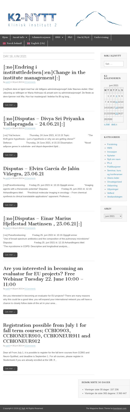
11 (116, 102)
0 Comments (30, 82)
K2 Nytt (22, 408)
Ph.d (109, 163)
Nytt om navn (113, 159)
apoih (8, 82)
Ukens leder (113, 178)
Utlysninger (112, 189)
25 (116, 113)
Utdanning (112, 185)
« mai (107, 124)
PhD (70, 37)
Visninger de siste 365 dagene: (101, 393)
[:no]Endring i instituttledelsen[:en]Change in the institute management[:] (44, 72)
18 (116, 107)
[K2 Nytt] (65, 15)
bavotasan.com (119, 408)
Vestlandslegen (114, 196)
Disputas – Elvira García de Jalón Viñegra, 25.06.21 (41, 171)
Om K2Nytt (83, 37)
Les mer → (10, 105)
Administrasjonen (41, 37)
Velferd (110, 193)
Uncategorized (114, 181)
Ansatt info (18, 37)
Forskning (112, 144)
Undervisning (101, 37)
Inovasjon (112, 151)
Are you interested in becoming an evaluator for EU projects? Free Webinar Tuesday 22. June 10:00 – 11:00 (43, 276)
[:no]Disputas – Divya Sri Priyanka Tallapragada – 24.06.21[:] (43, 121)
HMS (57, 37)
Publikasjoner (114, 166)
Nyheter (111, 155)
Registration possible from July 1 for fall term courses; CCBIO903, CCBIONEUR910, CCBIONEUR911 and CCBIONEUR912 (46, 333)
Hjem (5, 37)
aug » (114, 124)
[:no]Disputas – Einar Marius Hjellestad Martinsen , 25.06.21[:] (42, 221)
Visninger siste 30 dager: (97, 389)
